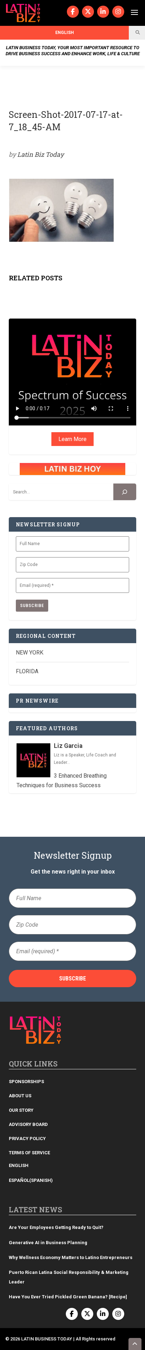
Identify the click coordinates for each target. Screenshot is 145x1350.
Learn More (72, 439)
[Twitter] (88, 12)
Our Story (21, 1110)
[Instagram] (118, 12)
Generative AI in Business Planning (48, 1242)
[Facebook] (73, 12)
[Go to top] (135, 1344)
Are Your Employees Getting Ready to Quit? (56, 1227)
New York (29, 652)
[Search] (124, 492)
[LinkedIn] (103, 12)
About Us (20, 1095)
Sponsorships (26, 1081)
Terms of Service (29, 1152)
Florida (27, 671)
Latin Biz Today (40, 154)
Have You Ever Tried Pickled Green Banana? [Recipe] (68, 1296)
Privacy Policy (27, 1138)
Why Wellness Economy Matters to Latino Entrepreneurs (70, 1257)
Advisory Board (28, 1124)
